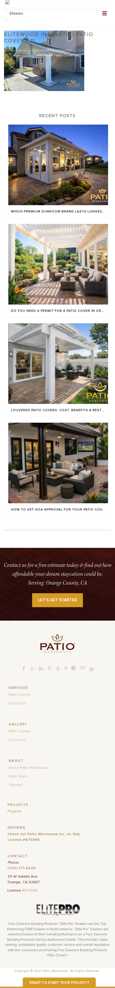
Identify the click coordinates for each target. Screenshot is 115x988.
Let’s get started (57, 600)
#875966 (30, 890)
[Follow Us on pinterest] (49, 669)
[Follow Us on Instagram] (92, 669)
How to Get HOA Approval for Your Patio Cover (59, 509)
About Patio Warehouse (29, 768)
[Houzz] (65, 668)
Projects (14, 811)
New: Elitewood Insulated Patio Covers (55, 50)
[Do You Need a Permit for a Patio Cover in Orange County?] (58, 264)
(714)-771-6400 (21, 868)
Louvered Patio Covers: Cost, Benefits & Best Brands (59, 410)
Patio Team (18, 776)
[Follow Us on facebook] (24, 669)
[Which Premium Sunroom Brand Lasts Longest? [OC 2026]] (58, 165)
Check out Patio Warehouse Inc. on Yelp (43, 834)
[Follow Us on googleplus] (32, 669)
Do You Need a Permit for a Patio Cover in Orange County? (59, 311)
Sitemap (15, 785)
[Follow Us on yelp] (58, 669)
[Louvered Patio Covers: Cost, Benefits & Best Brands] (58, 363)
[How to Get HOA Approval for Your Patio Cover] (58, 463)
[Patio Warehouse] (57, 643)
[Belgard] (73, 668)
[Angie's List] (83, 668)
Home (13, 50)
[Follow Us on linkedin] (41, 669)
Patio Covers (19, 695)
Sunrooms (17, 703)
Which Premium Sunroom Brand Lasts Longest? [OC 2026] (59, 211)
